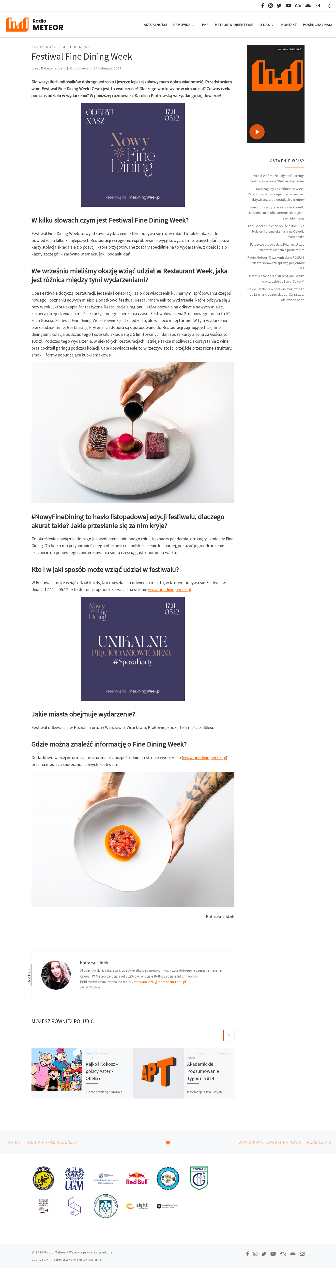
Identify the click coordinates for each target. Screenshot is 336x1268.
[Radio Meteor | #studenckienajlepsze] (34, 23)
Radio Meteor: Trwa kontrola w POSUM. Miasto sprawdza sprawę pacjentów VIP (276, 263)
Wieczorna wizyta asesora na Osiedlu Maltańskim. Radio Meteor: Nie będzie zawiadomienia (277, 212)
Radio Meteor (54, 1252)
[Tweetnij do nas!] (279, 5)
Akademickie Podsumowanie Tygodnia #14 (203, 1071)
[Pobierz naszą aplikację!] (308, 5)
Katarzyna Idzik (53, 68)
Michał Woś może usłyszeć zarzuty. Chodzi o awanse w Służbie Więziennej (276, 178)
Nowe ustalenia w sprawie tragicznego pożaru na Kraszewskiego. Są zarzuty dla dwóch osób (276, 294)
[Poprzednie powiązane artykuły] (217, 1035)
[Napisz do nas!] (317, 5)
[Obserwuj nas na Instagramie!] (270, 5)
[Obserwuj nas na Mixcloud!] (298, 5)
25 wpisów (90, 987)
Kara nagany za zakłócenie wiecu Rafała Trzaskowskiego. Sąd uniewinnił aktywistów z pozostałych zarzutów (276, 194)
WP (48, 1259)
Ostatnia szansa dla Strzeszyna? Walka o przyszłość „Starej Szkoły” (276, 279)
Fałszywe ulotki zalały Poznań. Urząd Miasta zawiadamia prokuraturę (277, 247)
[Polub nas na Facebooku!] (262, 5)
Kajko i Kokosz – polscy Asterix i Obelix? (102, 1071)
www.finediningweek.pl (169, 589)
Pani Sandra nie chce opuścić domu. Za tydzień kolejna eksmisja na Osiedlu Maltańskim (276, 231)
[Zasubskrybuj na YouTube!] (288, 5)
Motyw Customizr (91, 1259)
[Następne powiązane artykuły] (228, 1035)
